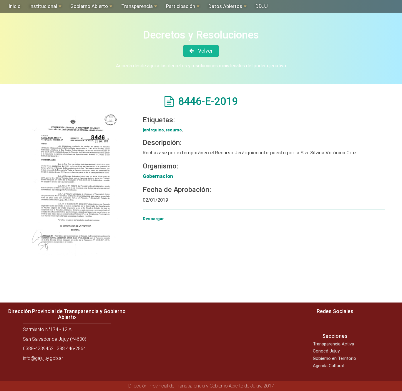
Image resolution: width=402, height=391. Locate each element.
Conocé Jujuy (326, 351)
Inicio (15, 6)
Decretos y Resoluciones (201, 35)
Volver (205, 51)
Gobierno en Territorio (334, 358)
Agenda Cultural (328, 365)
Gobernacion (158, 176)
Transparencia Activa (333, 344)
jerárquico (153, 130)
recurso (174, 130)
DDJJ (261, 6)
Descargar (153, 218)
